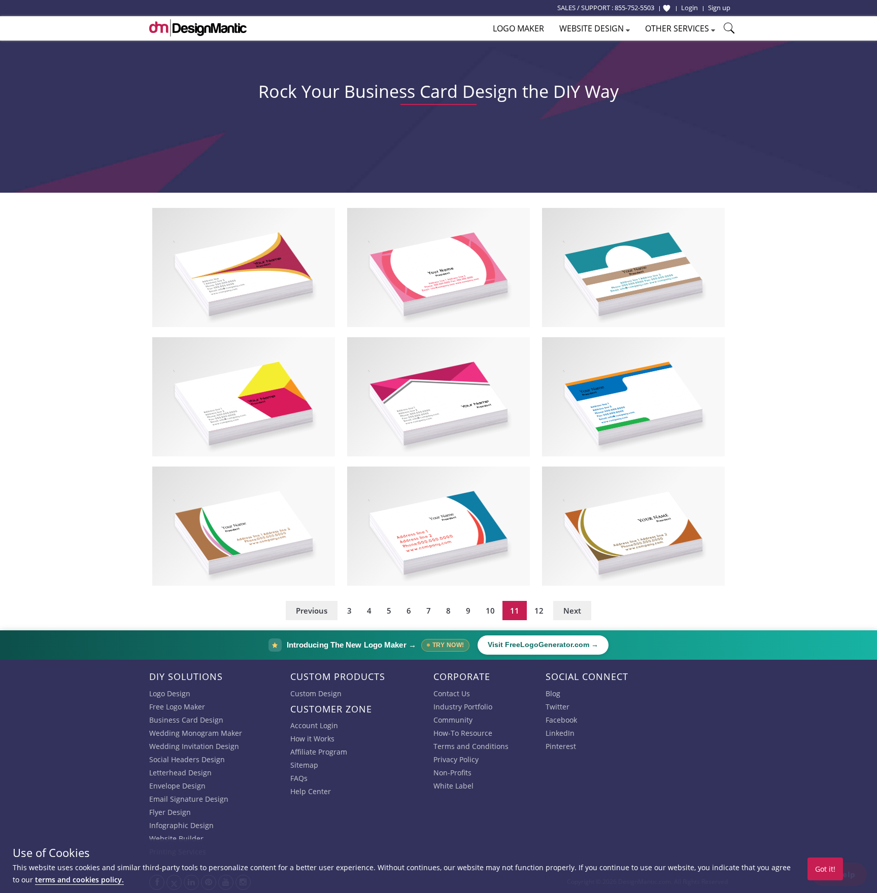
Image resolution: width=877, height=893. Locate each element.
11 (514, 610)
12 (539, 610)
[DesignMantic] (198, 28)
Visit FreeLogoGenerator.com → (543, 645)
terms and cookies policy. (79, 879)
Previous (311, 610)
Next (572, 610)
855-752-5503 (634, 7)
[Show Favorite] (666, 8)
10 (490, 610)
